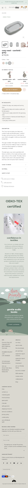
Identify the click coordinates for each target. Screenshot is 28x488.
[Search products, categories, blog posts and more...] (5, 7)
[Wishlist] (21, 7)
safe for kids (19, 345)
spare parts (5, 400)
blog (17, 382)
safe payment (8, 182)
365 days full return (9, 186)
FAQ (3, 389)
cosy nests (4, 13)
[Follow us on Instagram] (7, 463)
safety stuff (6, 173)
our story (18, 342)
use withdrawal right (6, 421)
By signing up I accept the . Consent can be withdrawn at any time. (15, 446)
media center (19, 376)
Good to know (6, 164)
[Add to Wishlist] (11, 72)
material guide (6, 394)
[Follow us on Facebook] (3, 463)
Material (4, 169)
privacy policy (5, 414)
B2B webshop (19, 373)
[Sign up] (24, 450)
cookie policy (5, 417)
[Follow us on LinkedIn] (21, 463)
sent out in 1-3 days (9, 179)
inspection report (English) (20, 359)
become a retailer (20, 370)
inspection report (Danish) (20, 354)
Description (5, 128)
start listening (14, 324)
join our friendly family (20, 367)
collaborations (19, 379)
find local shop (6, 397)
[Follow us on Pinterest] (10, 463)
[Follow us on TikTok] (17, 463)
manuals (4, 403)
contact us (5, 392)
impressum (19, 363)
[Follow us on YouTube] (14, 463)
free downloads (20, 348)
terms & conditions (7, 411)
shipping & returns (7, 409)
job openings (19, 351)
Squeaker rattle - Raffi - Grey (9, 80)
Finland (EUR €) (6, 469)
